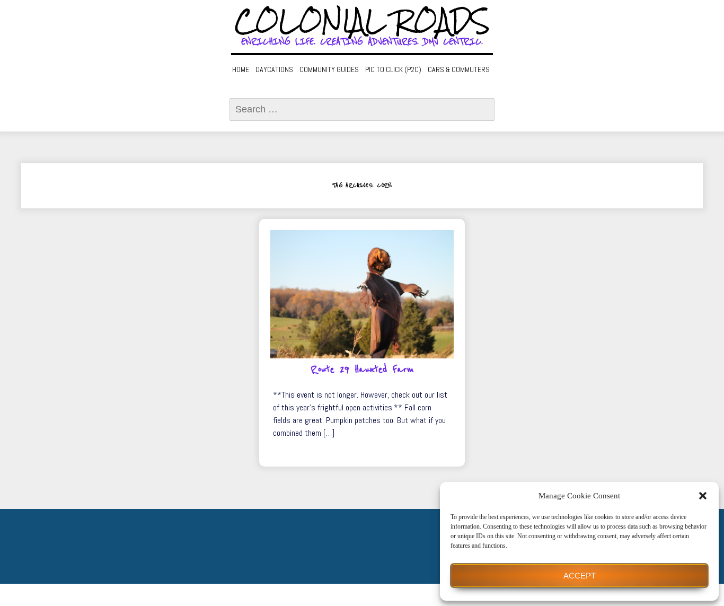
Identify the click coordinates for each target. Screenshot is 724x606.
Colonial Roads (362, 21)
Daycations (274, 69)
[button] (702, 495)
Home (240, 69)
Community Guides (329, 69)
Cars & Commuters (459, 69)
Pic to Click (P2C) (393, 69)
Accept (579, 575)
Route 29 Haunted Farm (362, 369)
